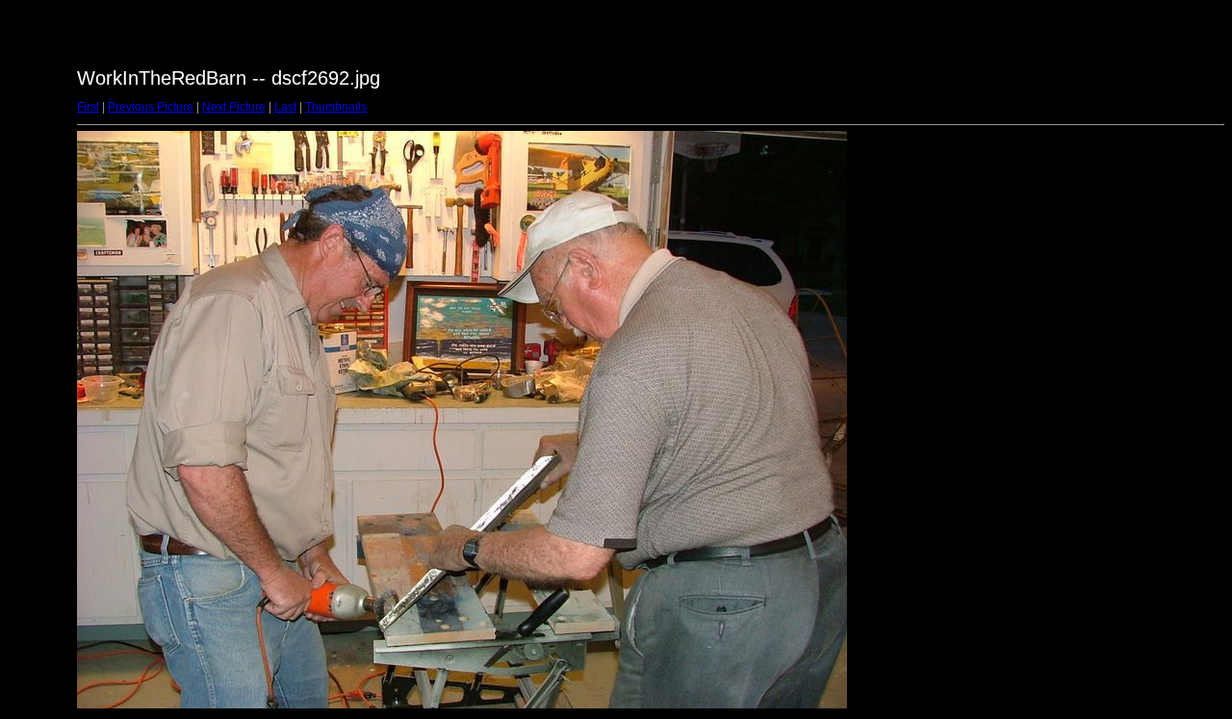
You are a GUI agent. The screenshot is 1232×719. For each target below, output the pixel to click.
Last (285, 107)
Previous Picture (150, 107)
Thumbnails (336, 107)
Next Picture (234, 107)
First (88, 107)
